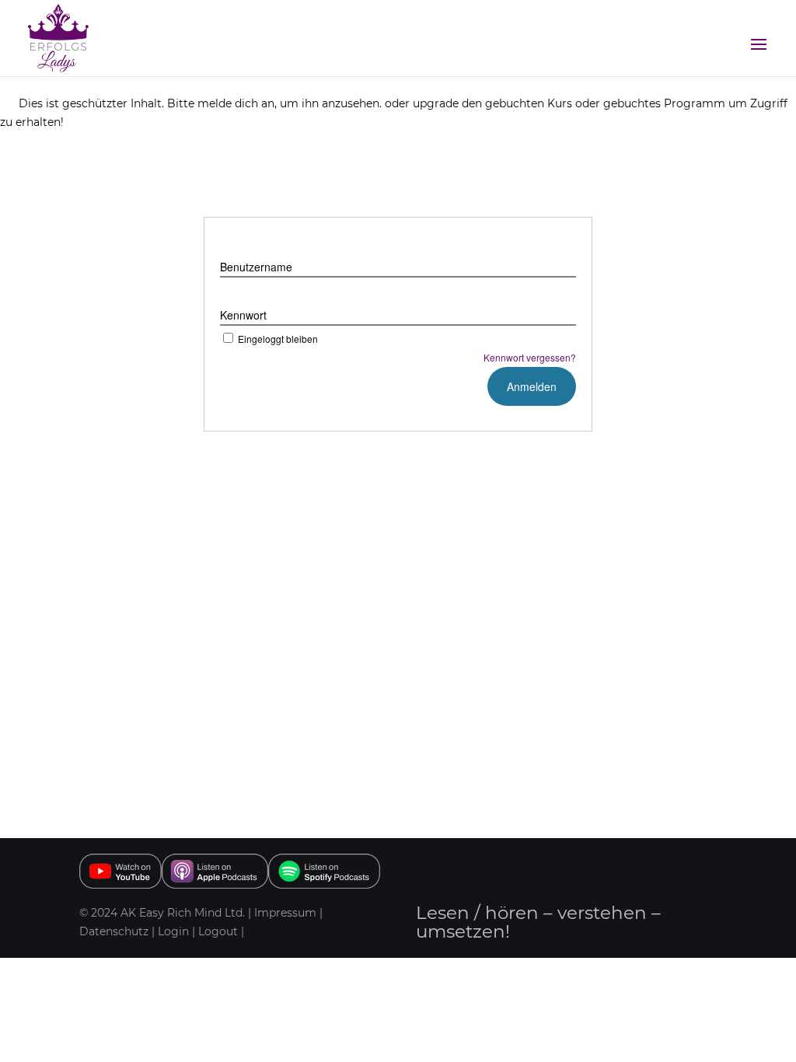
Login (173, 931)
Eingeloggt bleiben (278, 338)
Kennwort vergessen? (530, 357)
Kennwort (243, 315)
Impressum (285, 913)
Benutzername (256, 266)
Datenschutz (115, 931)
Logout (218, 931)
